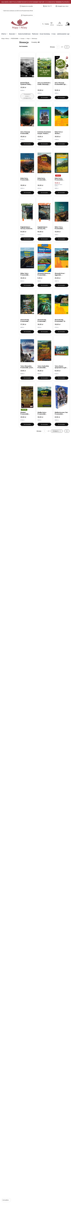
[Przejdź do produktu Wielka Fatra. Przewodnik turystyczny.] (44, 397)
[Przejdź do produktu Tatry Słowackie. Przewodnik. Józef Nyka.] (27, 351)
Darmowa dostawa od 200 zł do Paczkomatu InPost (18, 10)
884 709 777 (48, 6)
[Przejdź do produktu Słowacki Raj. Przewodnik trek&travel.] (27, 304)
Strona (52, 47)
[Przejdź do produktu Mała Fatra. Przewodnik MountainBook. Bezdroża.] (27, 163)
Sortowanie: (23, 46)
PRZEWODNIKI (14, 38)
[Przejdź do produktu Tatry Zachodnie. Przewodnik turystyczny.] (44, 351)
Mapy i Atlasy (5, 38)
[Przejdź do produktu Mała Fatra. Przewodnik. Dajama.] (61, 163)
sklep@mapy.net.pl (63, 6)
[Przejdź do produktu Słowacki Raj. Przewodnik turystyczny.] (44, 304)
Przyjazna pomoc (28, 15)
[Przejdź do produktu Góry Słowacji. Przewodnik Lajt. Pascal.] (61, 67)
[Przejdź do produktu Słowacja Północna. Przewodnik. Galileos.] (44, 258)
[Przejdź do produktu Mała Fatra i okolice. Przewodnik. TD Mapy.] (61, 116)
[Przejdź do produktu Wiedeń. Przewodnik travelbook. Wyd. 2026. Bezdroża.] (27, 397)
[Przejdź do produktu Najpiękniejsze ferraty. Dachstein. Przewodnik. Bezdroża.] (27, 212)
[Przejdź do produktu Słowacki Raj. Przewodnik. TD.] (61, 304)
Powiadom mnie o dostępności (27, 96)
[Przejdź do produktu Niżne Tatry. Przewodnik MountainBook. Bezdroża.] (61, 212)
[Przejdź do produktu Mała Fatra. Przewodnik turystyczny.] (44, 163)
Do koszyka (44, 97)
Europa (22, 38)
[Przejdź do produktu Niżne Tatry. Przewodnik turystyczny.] (27, 258)
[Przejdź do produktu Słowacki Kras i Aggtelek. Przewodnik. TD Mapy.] (61, 258)
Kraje (28, 38)
